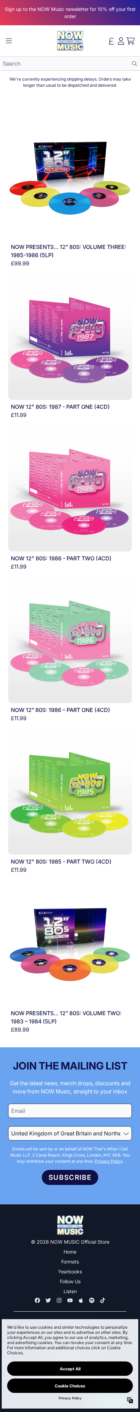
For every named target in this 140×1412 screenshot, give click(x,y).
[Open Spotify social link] (91, 1300)
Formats (70, 1261)
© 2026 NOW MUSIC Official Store (70, 1242)
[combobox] (70, 63)
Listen (70, 1291)
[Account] (121, 41)
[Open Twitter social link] (48, 1300)
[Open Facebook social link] (37, 1300)
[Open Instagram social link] (59, 1300)
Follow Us (70, 1281)
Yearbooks (70, 1271)
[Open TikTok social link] (102, 1300)
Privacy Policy (108, 1161)
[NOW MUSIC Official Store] (70, 41)
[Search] (134, 63)
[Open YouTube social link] (70, 1300)
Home (70, 1252)
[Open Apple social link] (81, 1300)
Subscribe (70, 1177)
